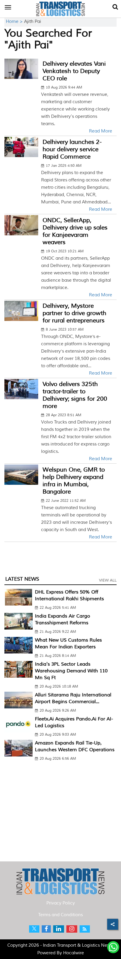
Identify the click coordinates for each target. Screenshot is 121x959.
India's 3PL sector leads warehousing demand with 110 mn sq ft (71, 671)
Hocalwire (73, 953)
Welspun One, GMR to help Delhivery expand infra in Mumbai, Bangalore (74, 480)
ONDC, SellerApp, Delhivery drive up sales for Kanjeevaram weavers (75, 231)
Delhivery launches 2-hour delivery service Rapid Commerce (72, 149)
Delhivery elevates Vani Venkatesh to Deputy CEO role (74, 71)
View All (108, 580)
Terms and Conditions (60, 915)
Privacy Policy (60, 903)
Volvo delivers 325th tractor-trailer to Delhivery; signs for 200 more (75, 395)
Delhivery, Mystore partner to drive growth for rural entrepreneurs (74, 313)
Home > (15, 21)
